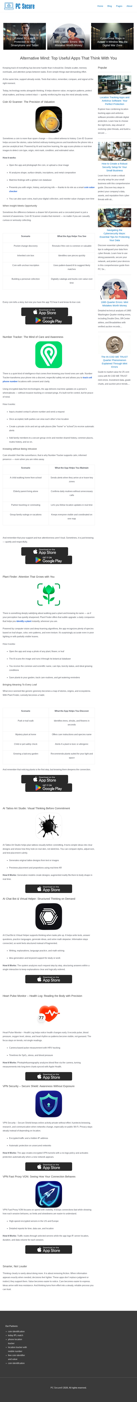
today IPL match (15, 1335)
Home (100, 6)
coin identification (16, 1331)
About (129, 6)
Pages (119, 6)
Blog (109, 6)
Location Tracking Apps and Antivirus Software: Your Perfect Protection (114, 100)
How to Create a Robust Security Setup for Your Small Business (114, 167)
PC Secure (56, 1388)
